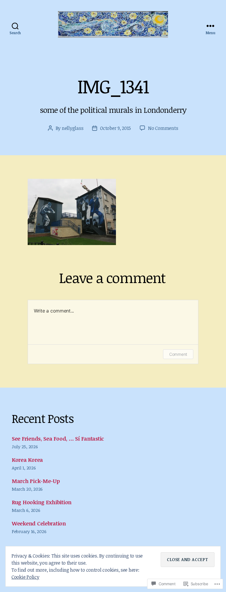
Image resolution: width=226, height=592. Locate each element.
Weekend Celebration (39, 523)
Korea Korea (27, 459)
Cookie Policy (25, 577)
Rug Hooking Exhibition (42, 502)
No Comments (163, 128)
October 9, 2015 (115, 128)
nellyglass (72, 128)
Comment (178, 354)
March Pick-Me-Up (36, 480)
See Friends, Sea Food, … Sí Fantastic (58, 438)
